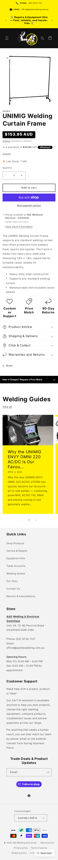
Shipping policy (19, 853)
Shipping (6, 141)
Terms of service (39, 848)
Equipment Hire (15, 558)
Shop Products (15, 543)
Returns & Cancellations (20, 596)
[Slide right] (36, 520)
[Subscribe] (47, 772)
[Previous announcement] (6, 20)
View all (7, 406)
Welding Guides (15, 573)
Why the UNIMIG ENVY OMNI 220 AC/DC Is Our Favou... (24, 459)
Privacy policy (21, 848)
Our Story (12, 581)
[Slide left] (21, 520)
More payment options (29, 205)
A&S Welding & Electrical (25, 843)
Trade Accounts (15, 566)
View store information (19, 226)
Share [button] (9, 365)
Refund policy (47, 843)
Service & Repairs (16, 550)
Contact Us (13, 588)
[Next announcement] (51, 20)
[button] (6, 38)
